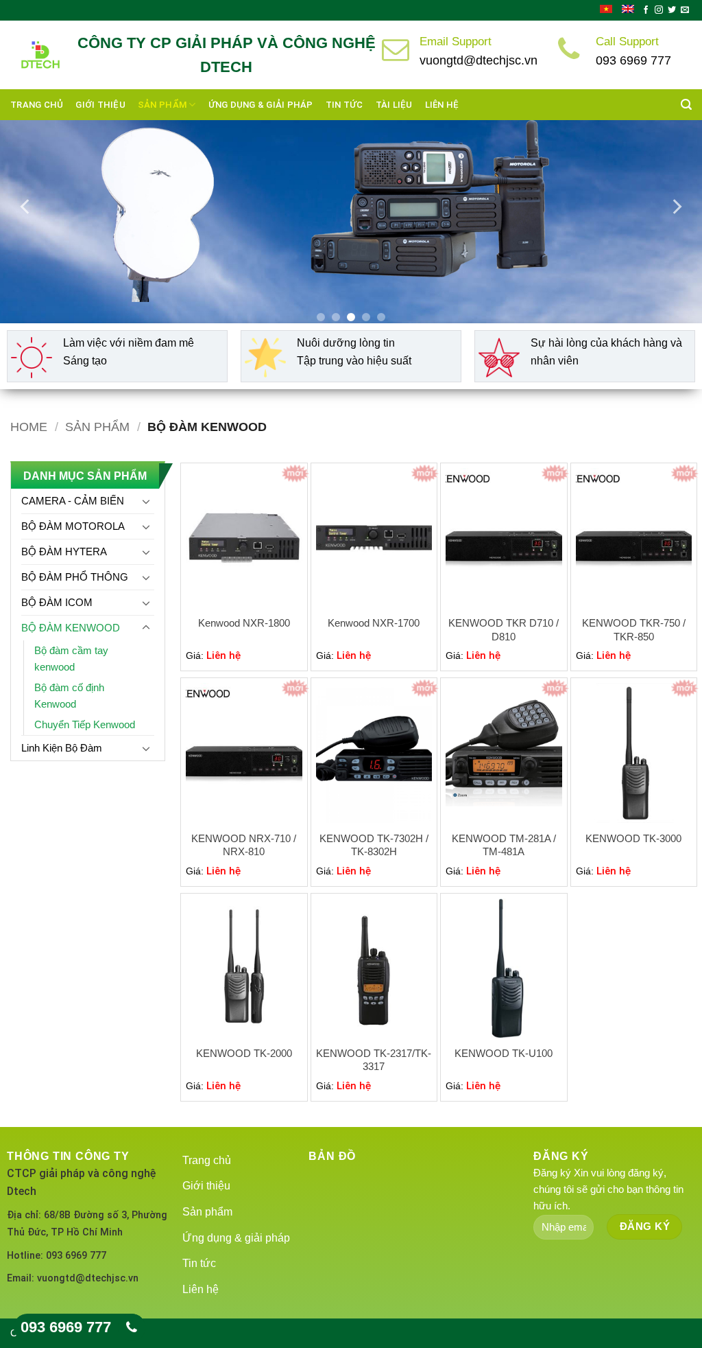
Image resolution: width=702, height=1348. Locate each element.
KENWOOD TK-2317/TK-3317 (373, 1060)
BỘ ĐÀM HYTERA (64, 551)
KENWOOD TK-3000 (633, 838)
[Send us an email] (685, 10)
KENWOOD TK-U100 (504, 1053)
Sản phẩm (162, 105)
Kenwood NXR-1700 (374, 623)
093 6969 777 (66, 1327)
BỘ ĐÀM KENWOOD (70, 628)
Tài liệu (394, 105)
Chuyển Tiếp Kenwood (84, 724)
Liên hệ (442, 105)
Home (28, 426)
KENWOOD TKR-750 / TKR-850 (634, 629)
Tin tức (344, 105)
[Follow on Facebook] (646, 10)
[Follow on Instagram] (659, 10)
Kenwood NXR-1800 (244, 623)
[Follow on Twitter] (672, 10)
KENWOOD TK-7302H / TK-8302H (373, 845)
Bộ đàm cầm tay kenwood (71, 658)
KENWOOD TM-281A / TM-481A (504, 845)
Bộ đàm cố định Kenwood (69, 696)
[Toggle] (146, 501)
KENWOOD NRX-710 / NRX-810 (243, 845)
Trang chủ (36, 105)
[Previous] (26, 206)
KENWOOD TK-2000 (244, 1053)
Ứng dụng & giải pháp (260, 105)
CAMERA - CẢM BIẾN (72, 501)
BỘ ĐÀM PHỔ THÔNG (74, 577)
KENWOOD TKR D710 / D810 (503, 629)
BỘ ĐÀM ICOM (57, 602)
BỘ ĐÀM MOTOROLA (73, 526)
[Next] (676, 206)
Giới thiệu (100, 105)
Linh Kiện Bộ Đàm (61, 748)
